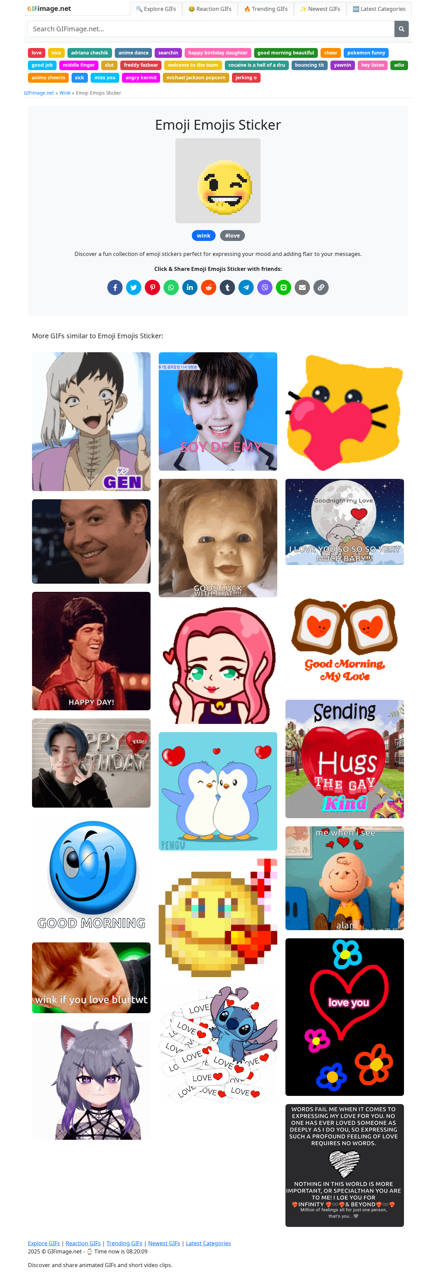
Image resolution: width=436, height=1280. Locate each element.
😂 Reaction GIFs (210, 9)
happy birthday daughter (218, 52)
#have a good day (311, 661)
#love (232, 235)
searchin (168, 52)
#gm (297, 683)
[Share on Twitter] (133, 287)
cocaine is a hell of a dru (257, 65)
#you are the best (311, 1207)
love (37, 52)
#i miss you (177, 819)
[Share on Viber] (264, 287)
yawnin (342, 65)
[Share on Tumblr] (227, 287)
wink (204, 235)
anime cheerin (48, 77)
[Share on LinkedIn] (190, 287)
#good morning (309, 672)
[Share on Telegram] (246, 287)
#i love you (177, 831)
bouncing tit (309, 65)
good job (42, 65)
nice (56, 52)
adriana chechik (89, 52)
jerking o (246, 77)
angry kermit (141, 77)
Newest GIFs (164, 1243)
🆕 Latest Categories (379, 9)
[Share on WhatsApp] (171, 287)
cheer (330, 52)
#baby (171, 589)
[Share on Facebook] (115, 287)
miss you (104, 77)
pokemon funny (366, 52)
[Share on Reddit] (208, 287)
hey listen (372, 65)
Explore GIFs (44, 1243)
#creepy (174, 577)
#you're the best (310, 1196)
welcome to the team (193, 65)
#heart (172, 704)
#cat (296, 462)
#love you (175, 1095)
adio (399, 65)
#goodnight (304, 557)
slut (109, 65)
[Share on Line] (283, 287)
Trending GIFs (124, 1243)
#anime (46, 483)
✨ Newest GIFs (320, 9)
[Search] (401, 29)
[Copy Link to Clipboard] (321, 287)
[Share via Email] (302, 287)
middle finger (79, 65)
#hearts (173, 957)
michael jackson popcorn (196, 77)
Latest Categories (208, 1243)
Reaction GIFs (83, 1243)
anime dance (134, 52)
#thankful (302, 1219)
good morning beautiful (286, 52)
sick (79, 77)
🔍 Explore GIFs (156, 9)
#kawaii (300, 440)
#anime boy (51, 471)
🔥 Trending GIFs (266, 9)
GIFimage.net (39, 93)
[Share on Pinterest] (152, 287)
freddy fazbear (141, 65)
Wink (65, 93)
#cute (44, 460)
